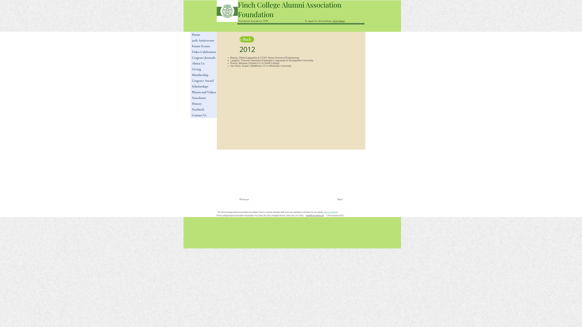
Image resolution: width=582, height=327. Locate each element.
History (197, 104)
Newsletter (199, 98)
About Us (198, 63)
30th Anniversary (203, 40)
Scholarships (200, 86)
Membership (200, 75)
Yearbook (198, 109)
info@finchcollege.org (315, 216)
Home (196, 35)
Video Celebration (204, 52)
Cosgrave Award (203, 81)
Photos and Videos (204, 92)
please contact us (331, 212)
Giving (196, 69)
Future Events (201, 46)
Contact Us (199, 115)
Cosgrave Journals (203, 58)
